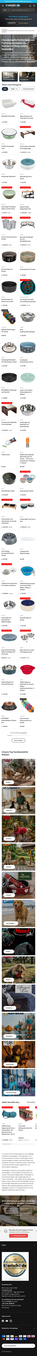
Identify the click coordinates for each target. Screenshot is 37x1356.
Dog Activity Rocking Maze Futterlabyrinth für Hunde (8, 652)
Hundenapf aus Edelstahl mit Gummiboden (25, 424)
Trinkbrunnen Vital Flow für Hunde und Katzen (9, 584)
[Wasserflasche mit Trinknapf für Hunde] (28, 104)
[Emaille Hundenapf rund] (9, 134)
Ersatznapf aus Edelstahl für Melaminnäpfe (6, 620)
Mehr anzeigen (18, 740)
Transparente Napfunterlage (25, 552)
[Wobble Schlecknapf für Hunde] (9, 317)
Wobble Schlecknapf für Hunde (8, 331)
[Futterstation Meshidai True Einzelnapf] (9, 410)
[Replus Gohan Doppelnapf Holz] (28, 194)
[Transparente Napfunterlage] (28, 539)
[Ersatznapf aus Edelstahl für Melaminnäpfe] (9, 605)
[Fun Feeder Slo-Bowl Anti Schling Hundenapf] (28, 287)
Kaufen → (9, 782)
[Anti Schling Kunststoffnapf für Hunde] (9, 539)
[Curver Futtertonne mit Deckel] (9, 224)
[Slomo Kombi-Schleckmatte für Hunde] (28, 706)
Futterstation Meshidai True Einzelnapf (9, 423)
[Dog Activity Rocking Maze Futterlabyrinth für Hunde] (9, 637)
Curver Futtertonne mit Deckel (9, 238)
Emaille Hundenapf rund (7, 147)
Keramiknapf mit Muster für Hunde (7, 300)
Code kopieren (24, 23)
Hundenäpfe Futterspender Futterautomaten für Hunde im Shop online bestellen (18, 31)
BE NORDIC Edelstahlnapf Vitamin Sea (8, 720)
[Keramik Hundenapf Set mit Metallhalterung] (28, 224)
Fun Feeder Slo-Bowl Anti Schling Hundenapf (28, 300)
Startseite (4, 29)
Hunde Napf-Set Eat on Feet (27, 520)
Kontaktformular (7, 1290)
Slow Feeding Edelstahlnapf (27, 331)
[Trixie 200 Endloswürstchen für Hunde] (25, 1113)
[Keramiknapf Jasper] (9, 478)
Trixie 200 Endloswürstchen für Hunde (25, 1128)
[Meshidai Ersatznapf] (9, 103)
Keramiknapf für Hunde (27, 269)
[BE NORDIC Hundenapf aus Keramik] (9, 377)
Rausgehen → (10, 1036)
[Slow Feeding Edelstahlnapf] (28, 317)
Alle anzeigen (31, 1102)
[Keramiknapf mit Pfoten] (9, 257)
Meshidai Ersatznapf (8, 116)
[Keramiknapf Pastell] (28, 478)
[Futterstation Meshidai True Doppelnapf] (28, 134)
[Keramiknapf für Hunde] (28, 257)
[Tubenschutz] (9, 442)
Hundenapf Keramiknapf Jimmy (26, 361)
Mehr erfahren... (27, 1)
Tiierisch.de (8, 1351)
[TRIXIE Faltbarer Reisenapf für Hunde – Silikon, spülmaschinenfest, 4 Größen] (28, 670)
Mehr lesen (31, 62)
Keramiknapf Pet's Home (26, 178)
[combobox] (18, 10)
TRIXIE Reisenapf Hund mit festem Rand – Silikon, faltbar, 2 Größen (27, 587)
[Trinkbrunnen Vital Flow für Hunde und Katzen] (9, 571)
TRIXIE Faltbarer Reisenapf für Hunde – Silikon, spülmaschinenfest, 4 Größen (27, 686)
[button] (34, 6)
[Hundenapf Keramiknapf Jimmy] (28, 347)
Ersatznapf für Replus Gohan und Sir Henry (8, 208)
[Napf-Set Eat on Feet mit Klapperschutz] (28, 637)
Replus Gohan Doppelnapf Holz (25, 208)
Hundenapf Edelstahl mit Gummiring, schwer (9, 361)
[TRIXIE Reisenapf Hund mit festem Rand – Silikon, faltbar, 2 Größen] (28, 571)
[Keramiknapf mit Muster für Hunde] (9, 287)
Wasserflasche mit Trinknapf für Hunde (26, 117)
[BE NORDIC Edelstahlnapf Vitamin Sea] (9, 706)
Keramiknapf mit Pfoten (6, 270)
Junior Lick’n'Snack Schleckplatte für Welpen (26, 392)
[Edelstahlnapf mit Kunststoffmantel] (9, 670)
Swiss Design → (10, 1064)
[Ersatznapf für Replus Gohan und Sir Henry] (9, 194)
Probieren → (9, 810)
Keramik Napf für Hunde (25, 619)
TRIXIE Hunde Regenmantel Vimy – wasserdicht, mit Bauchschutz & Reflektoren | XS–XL (9, 1130)
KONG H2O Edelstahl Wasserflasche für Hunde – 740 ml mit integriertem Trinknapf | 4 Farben (27, 459)
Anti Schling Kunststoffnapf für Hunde (7, 553)
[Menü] (3, 6)
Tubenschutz (5, 455)
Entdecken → (10, 1008)
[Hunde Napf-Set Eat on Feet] (28, 507)
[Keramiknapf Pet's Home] (28, 164)
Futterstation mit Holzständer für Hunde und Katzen (8, 521)
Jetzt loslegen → (11, 923)
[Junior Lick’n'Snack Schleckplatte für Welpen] (28, 378)
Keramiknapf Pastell (26, 491)
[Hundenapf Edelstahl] (9, 164)
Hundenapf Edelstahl (8, 176)
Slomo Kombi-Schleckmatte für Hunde (26, 720)
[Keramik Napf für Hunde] (28, 605)
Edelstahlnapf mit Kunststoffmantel (7, 683)
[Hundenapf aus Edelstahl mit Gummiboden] (28, 410)
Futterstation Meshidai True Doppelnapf (27, 147)
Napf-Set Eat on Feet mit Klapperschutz (27, 651)
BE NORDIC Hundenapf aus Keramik (8, 391)
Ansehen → (9, 838)
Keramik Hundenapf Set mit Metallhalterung (26, 239)
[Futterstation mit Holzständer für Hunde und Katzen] (9, 506)
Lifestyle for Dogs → (12, 1092)
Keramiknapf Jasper (8, 491)
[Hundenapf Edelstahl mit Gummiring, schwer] (9, 347)
